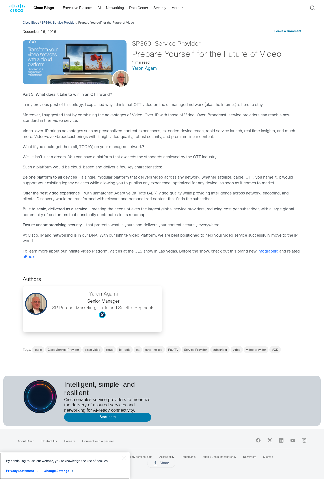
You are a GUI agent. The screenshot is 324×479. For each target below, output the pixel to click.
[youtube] (292, 440)
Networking (115, 8)
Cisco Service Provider (63, 349)
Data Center (138, 8)
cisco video (92, 349)
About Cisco (26, 441)
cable (38, 349)
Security (159, 8)
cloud (110, 349)
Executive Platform (77, 8)
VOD (275, 349)
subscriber (220, 349)
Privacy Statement (20, 471)
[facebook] (258, 440)
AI (99, 8)
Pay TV (173, 349)
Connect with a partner (98, 441)
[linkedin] (281, 440)
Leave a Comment (287, 31)
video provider (256, 349)
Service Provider (195, 349)
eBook (28, 257)
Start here (108, 417)
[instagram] (304, 440)
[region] (65, 466)
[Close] (124, 458)
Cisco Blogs (44, 8)
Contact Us (49, 441)
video (236, 349)
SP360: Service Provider (59, 22)
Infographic (268, 251)
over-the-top (153, 349)
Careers (69, 441)
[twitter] (270, 440)
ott (138, 349)
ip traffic (124, 349)
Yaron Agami (145, 68)
